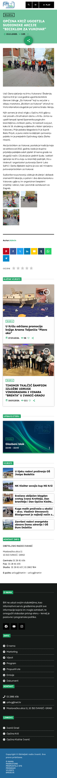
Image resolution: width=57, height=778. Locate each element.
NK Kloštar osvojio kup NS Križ (34, 485)
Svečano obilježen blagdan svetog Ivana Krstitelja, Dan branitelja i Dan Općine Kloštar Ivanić (33, 500)
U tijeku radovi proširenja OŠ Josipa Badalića (32, 473)
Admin (13, 240)
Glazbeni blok (15, 444)
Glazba (9, 439)
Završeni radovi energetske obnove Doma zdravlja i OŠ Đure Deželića (31, 524)
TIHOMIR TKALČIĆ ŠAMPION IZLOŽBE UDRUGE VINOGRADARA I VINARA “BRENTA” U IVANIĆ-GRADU (26, 390)
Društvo (9, 15)
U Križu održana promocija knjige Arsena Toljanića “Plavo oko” (26, 329)
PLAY (46, 5)
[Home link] (8, 4)
